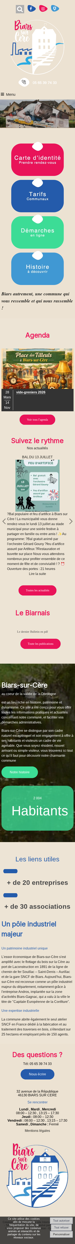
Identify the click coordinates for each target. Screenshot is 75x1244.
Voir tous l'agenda (37, 419)
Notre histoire (20, 772)
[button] (20, 9)
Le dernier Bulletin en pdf (32, 631)
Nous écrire (37, 1074)
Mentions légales (37, 1130)
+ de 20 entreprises (37, 882)
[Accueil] (37, 47)
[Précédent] (4, 521)
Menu (10, 94)
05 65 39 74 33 (45, 83)
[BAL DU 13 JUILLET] (37, 486)
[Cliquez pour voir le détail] (37, 380)
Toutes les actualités (37, 590)
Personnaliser (61, 1234)
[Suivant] (71, 521)
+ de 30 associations (37, 906)
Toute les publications (40, 643)
